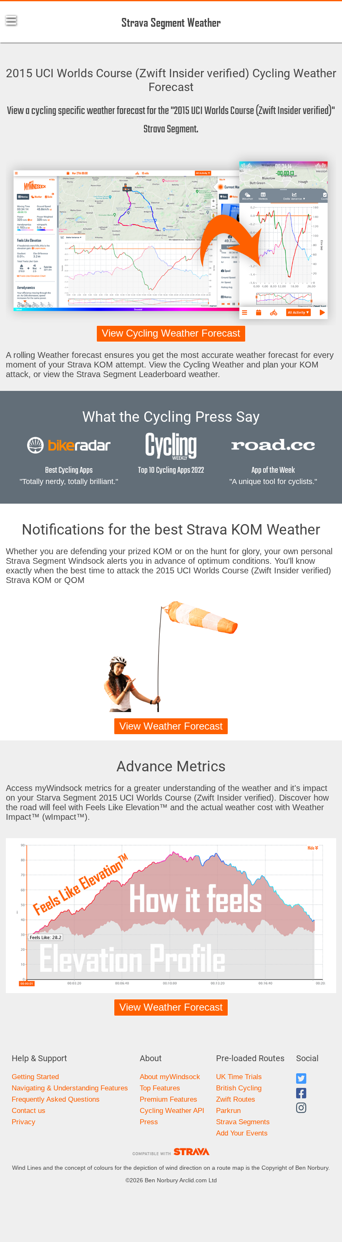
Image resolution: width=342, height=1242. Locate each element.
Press (149, 1122)
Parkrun (228, 1111)
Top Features (160, 1088)
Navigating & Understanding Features (70, 1088)
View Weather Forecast (171, 726)
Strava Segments (243, 1122)
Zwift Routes (235, 1099)
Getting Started (35, 1077)
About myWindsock (170, 1077)
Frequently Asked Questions (56, 1099)
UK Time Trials (239, 1077)
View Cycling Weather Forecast (171, 333)
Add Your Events (242, 1133)
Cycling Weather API (172, 1111)
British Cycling (239, 1088)
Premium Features (168, 1099)
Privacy (23, 1122)
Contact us (28, 1111)
